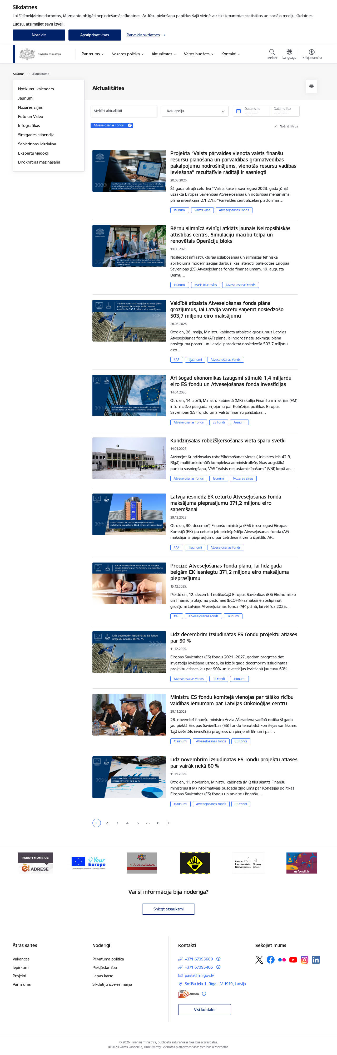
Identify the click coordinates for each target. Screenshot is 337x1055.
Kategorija (175, 111)
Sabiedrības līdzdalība (37, 143)
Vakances (21, 959)
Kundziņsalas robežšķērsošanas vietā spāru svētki (228, 440)
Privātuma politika (108, 959)
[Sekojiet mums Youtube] (293, 959)
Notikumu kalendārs (36, 88)
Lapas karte (102, 975)
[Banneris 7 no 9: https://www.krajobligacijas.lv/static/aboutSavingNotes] (88, 862)
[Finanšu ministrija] (40, 54)
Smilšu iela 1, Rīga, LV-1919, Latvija (215, 983)
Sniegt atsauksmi (168, 908)
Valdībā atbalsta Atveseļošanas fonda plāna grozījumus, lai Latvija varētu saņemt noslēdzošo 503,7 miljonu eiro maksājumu (227, 309)
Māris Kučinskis (206, 285)
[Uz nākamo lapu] (168, 823)
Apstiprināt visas (94, 34)
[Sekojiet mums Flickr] (282, 959)
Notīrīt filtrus (289, 126)
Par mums (22, 984)
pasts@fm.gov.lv (199, 975)
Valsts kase (202, 210)
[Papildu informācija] (218, 959)
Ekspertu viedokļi (33, 153)
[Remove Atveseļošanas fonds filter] (130, 125)
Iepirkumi (21, 967)
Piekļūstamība (104, 967)
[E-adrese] (188, 993)
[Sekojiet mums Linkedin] (316, 960)
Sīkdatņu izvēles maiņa (112, 984)
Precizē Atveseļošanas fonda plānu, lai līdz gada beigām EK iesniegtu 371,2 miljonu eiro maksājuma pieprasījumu (229, 572)
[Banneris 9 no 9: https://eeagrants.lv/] (195, 862)
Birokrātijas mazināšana (39, 162)
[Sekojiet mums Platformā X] (259, 960)
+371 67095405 (199, 967)
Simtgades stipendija (36, 134)
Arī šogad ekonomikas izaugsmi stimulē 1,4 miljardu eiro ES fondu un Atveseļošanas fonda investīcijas (230, 381)
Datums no (252, 109)
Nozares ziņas (30, 107)
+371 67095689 (199, 959)
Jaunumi (25, 98)
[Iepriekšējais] (25, 863)
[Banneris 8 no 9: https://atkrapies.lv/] (142, 862)
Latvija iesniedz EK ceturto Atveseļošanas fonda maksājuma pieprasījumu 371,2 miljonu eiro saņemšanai (225, 503)
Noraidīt (39, 34)
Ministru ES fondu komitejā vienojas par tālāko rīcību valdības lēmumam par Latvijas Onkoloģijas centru (232, 700)
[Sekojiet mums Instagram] (305, 960)
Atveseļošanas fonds (234, 210)
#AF (177, 360)
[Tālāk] (312, 863)
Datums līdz (282, 109)
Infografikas (29, 125)
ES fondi (219, 422)
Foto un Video (30, 116)
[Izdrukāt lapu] (311, 86)
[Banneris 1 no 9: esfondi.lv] (248, 862)
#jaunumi (195, 360)
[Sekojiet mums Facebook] (271, 960)
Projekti (19, 975)
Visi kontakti (204, 1009)
